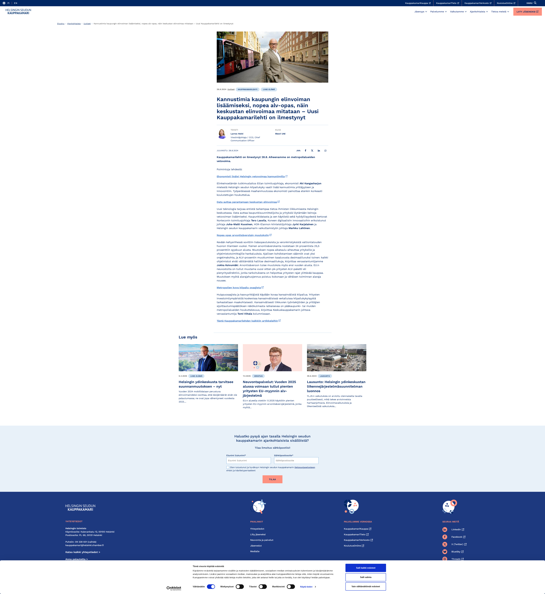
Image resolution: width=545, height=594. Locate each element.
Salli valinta (365, 577)
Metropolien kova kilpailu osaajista (239, 287)
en (15, 3)
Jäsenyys (419, 11)
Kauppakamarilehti (247, 89)
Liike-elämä (269, 89)
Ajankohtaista (477, 11)
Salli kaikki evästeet (365, 568)
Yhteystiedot (257, 528)
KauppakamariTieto (354, 534)
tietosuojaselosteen (304, 467)
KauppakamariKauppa (356, 528)
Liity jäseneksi (526, 11)
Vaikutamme (457, 11)
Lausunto (325, 376)
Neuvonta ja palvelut (261, 540)
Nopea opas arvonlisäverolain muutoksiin (243, 235)
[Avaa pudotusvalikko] (426, 11)
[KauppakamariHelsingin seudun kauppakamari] (18, 11)
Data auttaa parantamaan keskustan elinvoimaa (247, 201)
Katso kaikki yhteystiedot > (82, 552)
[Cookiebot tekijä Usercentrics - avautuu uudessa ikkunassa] (174, 588)
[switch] (240, 586)
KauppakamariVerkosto (357, 540)
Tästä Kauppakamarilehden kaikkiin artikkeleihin (247, 320)
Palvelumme (437, 11)
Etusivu (60, 23)
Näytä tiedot (306, 586)
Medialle (254, 551)
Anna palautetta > (76, 559)
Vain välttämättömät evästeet (366, 586)
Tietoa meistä (498, 11)
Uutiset (87, 23)
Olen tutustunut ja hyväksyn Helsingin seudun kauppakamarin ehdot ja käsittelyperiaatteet (270, 469)
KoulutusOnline (352, 545)
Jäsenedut (256, 545)
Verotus (258, 376)
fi (9, 3)
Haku (530, 3)
